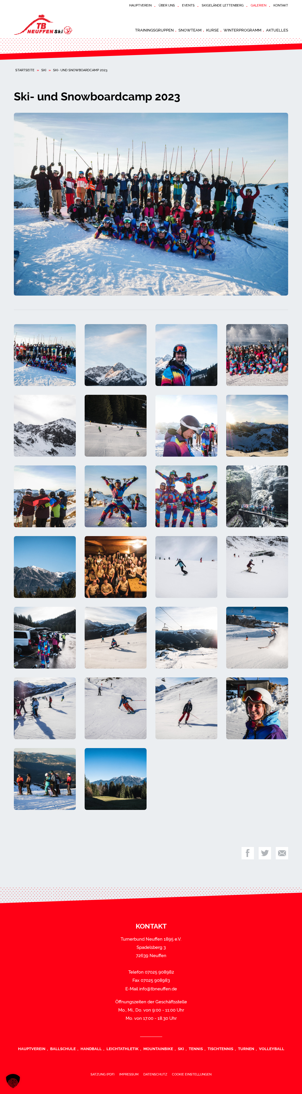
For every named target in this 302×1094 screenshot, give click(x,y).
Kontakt (280, 5)
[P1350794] (257, 638)
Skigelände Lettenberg (223, 5)
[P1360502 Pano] (257, 426)
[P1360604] (186, 496)
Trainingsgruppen (154, 30)
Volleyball (271, 1048)
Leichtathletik (122, 1048)
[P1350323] (116, 567)
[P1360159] (45, 708)
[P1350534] (45, 638)
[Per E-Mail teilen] (282, 853)
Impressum (129, 1074)
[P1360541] (45, 496)
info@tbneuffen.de (158, 989)
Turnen (246, 1048)
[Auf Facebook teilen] (248, 853)
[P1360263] (186, 708)
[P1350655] (116, 638)
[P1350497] (257, 567)
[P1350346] (186, 355)
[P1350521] (45, 426)
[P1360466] (45, 355)
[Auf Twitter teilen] (265, 853)
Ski (43, 70)
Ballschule (63, 1048)
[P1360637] (257, 496)
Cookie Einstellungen (191, 1074)
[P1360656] (116, 779)
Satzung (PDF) (102, 1074)
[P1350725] (186, 638)
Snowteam (189, 30)
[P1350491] (186, 567)
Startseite (25, 70)
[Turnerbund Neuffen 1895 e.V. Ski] (58, 24)
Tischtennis (220, 1048)
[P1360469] (151, 204)
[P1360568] (116, 496)
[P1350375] (257, 355)
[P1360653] (45, 567)
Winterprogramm (242, 30)
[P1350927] (116, 426)
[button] (13, 1081)
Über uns (167, 5)
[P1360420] (257, 708)
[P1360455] (45, 779)
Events (188, 5)
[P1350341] (116, 355)
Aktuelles (277, 30)
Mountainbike (158, 1048)
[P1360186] (116, 708)
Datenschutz (155, 1074)
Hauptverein (140, 5)
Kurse (212, 30)
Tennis (196, 1048)
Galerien (258, 5)
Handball (91, 1048)
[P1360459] (186, 426)
